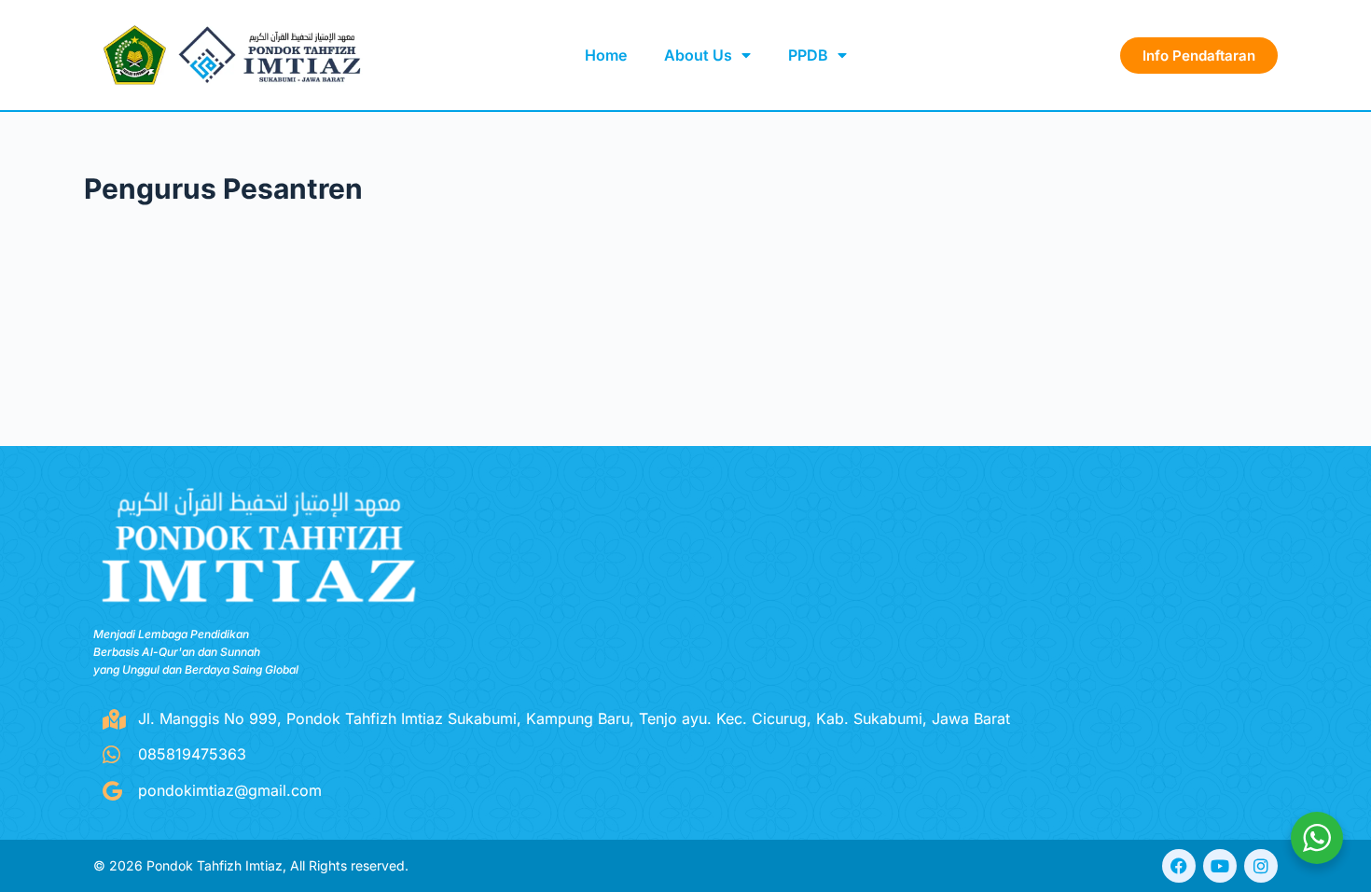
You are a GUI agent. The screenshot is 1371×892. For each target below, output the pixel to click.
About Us (698, 55)
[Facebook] (1179, 866)
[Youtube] (1220, 866)
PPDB (808, 55)
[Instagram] (1261, 866)
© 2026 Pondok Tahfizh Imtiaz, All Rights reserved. (251, 865)
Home (606, 55)
